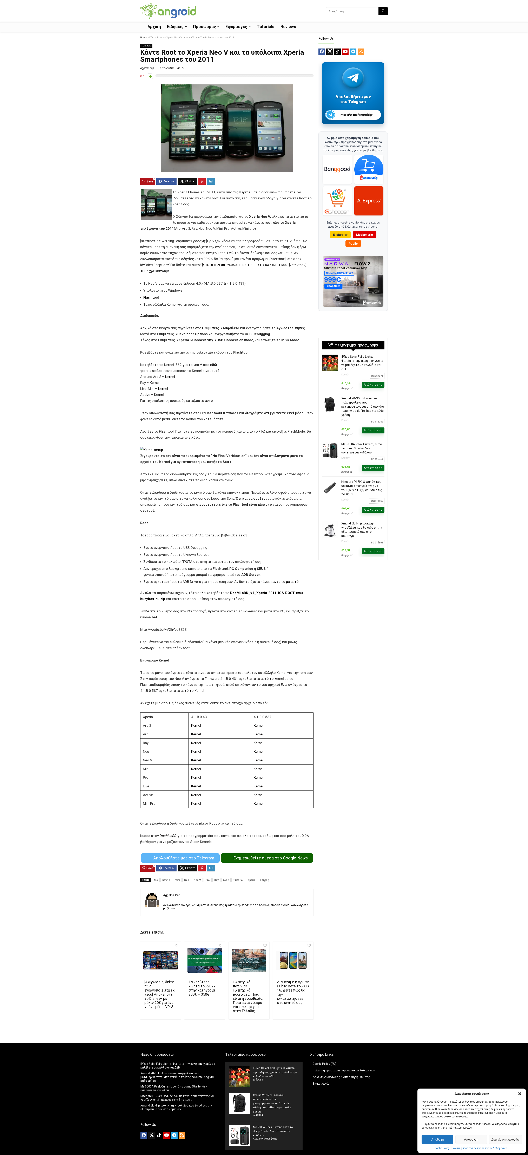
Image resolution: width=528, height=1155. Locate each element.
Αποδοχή (437, 1139)
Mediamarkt (364, 234)
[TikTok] (337, 52)
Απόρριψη (471, 1139)
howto (166, 880)
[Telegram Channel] (353, 78)
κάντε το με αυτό (284, 582)
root (226, 880)
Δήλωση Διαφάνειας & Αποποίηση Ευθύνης (341, 1077)
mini (177, 880)
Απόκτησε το (373, 384)
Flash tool (151, 297)
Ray (216, 880)
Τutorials (265, 26)
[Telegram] (353, 52)
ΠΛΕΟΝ (220, 265)
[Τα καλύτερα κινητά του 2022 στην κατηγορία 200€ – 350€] (204, 960)
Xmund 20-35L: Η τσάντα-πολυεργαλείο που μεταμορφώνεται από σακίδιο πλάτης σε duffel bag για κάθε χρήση (362, 406)
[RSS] (361, 52)
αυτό (209, 401)
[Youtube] (345, 52)
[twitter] (329, 52)
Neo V (197, 880)
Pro (207, 880)
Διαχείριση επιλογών (505, 1139)
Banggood (346, 388)
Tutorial (238, 880)
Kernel (170, 377)
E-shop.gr (340, 234)
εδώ (213, 365)
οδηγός (264, 880)
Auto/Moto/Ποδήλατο (265, 1138)
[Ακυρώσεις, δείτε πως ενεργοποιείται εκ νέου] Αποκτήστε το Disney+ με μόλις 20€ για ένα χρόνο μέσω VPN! (159, 994)
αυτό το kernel (272, 679)
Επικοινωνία (321, 1083)
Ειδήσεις (175, 26)
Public (353, 243)
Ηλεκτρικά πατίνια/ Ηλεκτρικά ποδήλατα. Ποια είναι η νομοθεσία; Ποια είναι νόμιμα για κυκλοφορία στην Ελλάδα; (248, 996)
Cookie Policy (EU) (324, 1063)
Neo (186, 880)
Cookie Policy (442, 1148)
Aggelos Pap (147, 68)
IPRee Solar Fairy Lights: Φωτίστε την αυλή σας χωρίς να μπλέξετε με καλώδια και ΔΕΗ (275, 1072)
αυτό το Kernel (192, 691)
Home (143, 37)
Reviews (288, 26)
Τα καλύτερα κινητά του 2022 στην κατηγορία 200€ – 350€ (202, 988)
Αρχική (154, 26)
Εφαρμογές (236, 26)
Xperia (251, 880)
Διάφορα (258, 1079)
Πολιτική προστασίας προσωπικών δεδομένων (479, 1148)
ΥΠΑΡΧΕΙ (209, 265)
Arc (156, 880)
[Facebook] (321, 52)
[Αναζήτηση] (383, 11)
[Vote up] (150, 76)
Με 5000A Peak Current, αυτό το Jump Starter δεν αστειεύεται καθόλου (361, 448)
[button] (520, 1094)
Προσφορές (204, 26)
